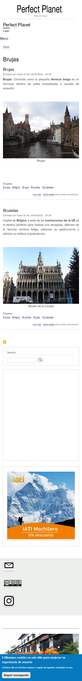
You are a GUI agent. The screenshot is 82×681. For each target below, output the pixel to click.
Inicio (6, 47)
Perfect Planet (16, 24)
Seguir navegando (16, 675)
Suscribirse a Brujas (4, 342)
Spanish (6, 28)
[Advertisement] (41, 415)
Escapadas (48, 187)
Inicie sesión (49, 194)
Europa (6, 187)
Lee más (37, 194)
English (6, 31)
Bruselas (35, 187)
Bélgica (16, 187)
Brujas (25, 187)
